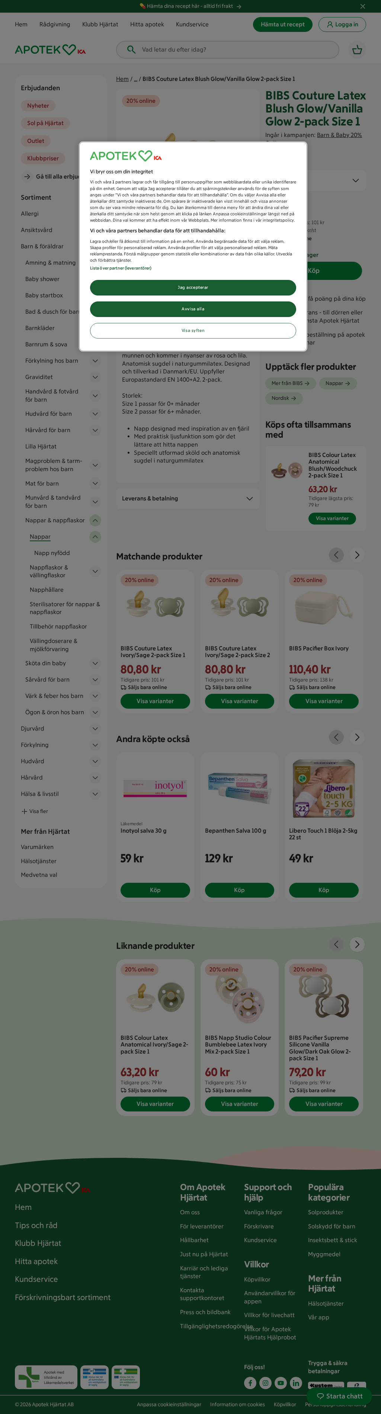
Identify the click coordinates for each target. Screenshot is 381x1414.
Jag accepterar (193, 287)
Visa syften (193, 330)
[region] (193, 246)
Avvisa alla (193, 308)
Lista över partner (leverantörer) (121, 268)
